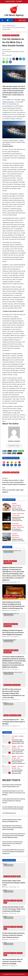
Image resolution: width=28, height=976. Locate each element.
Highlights (14, 507)
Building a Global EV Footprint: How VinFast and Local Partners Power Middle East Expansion (6, 537)
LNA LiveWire (15, 736)
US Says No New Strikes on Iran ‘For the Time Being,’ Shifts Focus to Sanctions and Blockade (6, 749)
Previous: (14, 481)
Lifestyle (14, 513)
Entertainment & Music (17, 525)
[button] (2, 20)
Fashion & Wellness (8, 650)
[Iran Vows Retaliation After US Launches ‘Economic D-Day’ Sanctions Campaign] (14, 949)
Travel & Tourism (15, 35)
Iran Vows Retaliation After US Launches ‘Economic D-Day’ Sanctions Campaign (6, 769)
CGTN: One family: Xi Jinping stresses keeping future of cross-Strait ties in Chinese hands (12, 843)
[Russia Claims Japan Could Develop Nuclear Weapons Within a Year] (14, 870)
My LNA (19, 507)
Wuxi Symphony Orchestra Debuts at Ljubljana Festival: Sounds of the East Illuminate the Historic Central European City (6, 527)
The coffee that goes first (9, 813)
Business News (15, 535)
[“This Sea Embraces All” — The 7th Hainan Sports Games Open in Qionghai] (14, 709)
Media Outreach (6, 35)
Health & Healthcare (16, 505)
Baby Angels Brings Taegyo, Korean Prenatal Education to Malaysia (6, 506)
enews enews (7, 49)
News (13, 738)
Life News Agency (14, 15)
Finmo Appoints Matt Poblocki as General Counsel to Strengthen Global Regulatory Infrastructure (13, 851)
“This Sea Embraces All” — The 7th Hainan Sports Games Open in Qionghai (13, 722)
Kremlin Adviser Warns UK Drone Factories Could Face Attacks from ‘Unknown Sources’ (6, 759)
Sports (19, 715)
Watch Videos (22, 20)
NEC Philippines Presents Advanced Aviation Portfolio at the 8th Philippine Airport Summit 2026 (12, 827)
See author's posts (14, 445)
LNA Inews (6, 886)
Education (14, 503)
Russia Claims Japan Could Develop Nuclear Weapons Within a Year (6, 739)
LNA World (21, 736)
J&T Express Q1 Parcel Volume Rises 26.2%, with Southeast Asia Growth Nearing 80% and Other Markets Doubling (14, 835)
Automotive (14, 533)
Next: (12, 490)
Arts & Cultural (15, 523)
